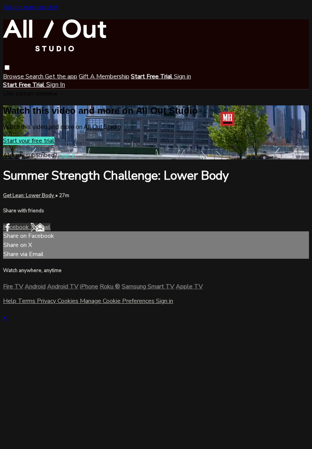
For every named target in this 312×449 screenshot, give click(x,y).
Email (43, 227)
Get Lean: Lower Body (29, 195)
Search (35, 76)
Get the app (61, 76)
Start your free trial (28, 141)
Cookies (68, 301)
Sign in (182, 76)
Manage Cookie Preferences (118, 301)
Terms (27, 301)
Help (10, 301)
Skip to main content (30, 7)
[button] (7, 67)
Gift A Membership (104, 76)
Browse (14, 76)
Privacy (47, 301)
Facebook (16, 227)
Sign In (55, 84)
